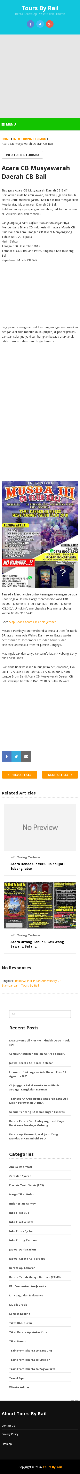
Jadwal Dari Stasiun (22, 1249)
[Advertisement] (40, 76)
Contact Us (8, 1425)
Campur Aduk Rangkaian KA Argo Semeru (37, 1054)
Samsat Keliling (19, 1314)
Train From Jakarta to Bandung (30, 1350)
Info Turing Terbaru (29, 139)
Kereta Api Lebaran (22, 1268)
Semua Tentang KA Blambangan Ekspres (37, 1112)
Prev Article (21, 775)
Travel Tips (16, 1378)
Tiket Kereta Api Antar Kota (28, 1332)
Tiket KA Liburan (20, 1323)
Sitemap (7, 1444)
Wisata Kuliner (19, 1387)
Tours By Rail (40, 8)
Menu (11, 124)
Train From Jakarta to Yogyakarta (32, 1369)
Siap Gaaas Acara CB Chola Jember (32, 622)
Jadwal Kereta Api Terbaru (27, 1258)
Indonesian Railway (22, 1203)
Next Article (58, 775)
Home (6, 139)
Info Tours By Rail (21, 1231)
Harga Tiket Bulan (21, 1194)
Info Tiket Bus (19, 1213)
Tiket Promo (17, 1341)
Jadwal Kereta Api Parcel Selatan (31, 1063)
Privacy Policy (10, 1434)
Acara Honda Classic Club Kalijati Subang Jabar (37, 866)
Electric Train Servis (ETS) (26, 1185)
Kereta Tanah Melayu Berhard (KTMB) (35, 1277)
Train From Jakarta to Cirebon (29, 1360)
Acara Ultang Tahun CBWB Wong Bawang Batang (37, 944)
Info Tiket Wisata (21, 1222)
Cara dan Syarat (20, 1176)
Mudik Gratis (18, 1304)
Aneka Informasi (20, 1167)
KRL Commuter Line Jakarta (27, 1286)
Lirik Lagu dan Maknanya (26, 1295)
